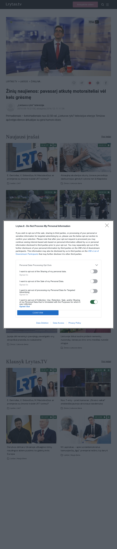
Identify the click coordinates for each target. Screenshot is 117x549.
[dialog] (58, 274)
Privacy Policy (74, 323)
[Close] (108, 226)
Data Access (58, 323)
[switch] (94, 271)
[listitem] (58, 265)
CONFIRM (38, 313)
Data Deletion (42, 323)
